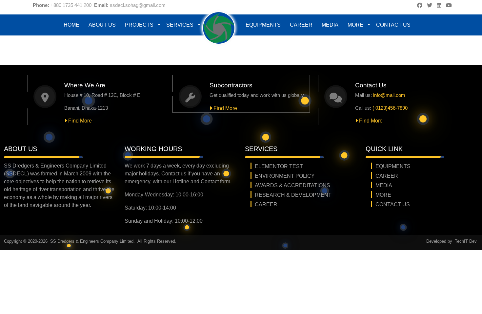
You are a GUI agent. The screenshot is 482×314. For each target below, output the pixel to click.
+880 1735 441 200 (70, 5)
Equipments (263, 25)
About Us (102, 25)
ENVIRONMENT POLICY (285, 176)
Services (179, 25)
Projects (139, 25)
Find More (79, 120)
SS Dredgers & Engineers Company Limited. (93, 241)
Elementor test (279, 166)
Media (330, 25)
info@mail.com (389, 95)
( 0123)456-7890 (390, 108)
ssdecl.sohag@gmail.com (138, 5)
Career (301, 25)
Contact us (393, 25)
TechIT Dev (466, 241)
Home (71, 25)
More (355, 25)
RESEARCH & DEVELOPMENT (293, 195)
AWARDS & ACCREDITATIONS (292, 185)
